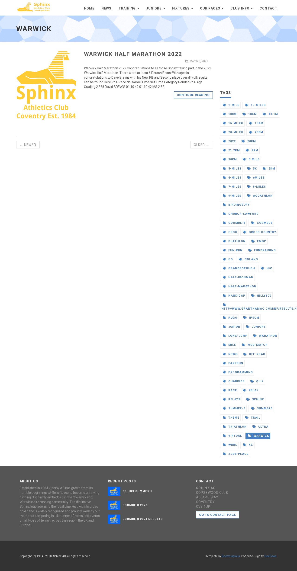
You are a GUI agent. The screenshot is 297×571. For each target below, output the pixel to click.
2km (254, 150)
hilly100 (263, 295)
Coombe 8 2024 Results (143, 519)
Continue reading (193, 95)
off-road (256, 354)
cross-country (262, 232)
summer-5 (236, 408)
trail (255, 417)
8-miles (259, 186)
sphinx (257, 399)
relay (253, 390)
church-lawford (242, 213)
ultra (262, 426)
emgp (261, 241)
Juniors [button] (154, 8)
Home (89, 8)
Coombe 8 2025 (135, 505)
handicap (236, 295)
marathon (267, 335)
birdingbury (238, 204)
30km (232, 159)
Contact (268, 8)
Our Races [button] (210, 8)
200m (258, 132)
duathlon (236, 241)
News (106, 8)
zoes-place (238, 454)
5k (254, 168)
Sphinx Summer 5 (137, 491)
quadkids (236, 381)
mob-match (257, 344)
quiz (259, 381)
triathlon (237, 426)
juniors (258, 326)
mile (231, 344)
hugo (232, 317)
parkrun (235, 363)
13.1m (273, 114)
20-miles (235, 132)
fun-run (234, 250)
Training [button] (128, 8)
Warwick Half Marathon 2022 (133, 54)
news (232, 354)
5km (271, 168)
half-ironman (240, 277)
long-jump (237, 335)
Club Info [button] (240, 8)
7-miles (234, 186)
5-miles (234, 168)
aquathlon (262, 195)
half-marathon (241, 286)
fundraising (264, 250)
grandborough (241, 268)
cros (232, 232)
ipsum (253, 317)
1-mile (233, 105)
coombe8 (264, 223)
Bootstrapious (231, 556)
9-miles (234, 195)
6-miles (234, 177)
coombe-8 (236, 223)
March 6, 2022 (198, 61)
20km (251, 141)
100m (232, 114)
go (230, 259)
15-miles (235, 123)
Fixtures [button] (181, 8)
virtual (234, 435)
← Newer (28, 145)
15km (258, 123)
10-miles (258, 105)
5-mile (253, 159)
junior (233, 326)
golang (251, 259)
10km (252, 114)
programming (240, 372)
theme (233, 417)
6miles (258, 177)
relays (233, 399)
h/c (269, 268)
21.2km (233, 150)
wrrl (232, 444)
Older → (202, 145)
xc (250, 444)
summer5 (264, 408)
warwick (261, 435)
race (232, 390)
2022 (231, 141)
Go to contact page (217, 514)
